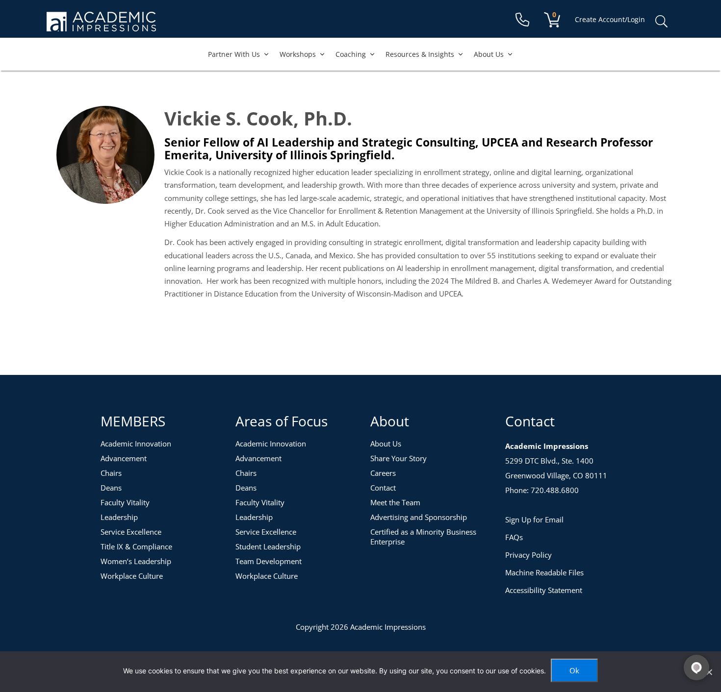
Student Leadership (268, 546)
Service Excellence (131, 532)
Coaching (350, 54)
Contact (383, 488)
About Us (489, 54)
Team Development (268, 561)
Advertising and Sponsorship (418, 517)
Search (661, 21)
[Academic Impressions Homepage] (101, 26)
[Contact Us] (522, 20)
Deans (111, 488)
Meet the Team (395, 502)
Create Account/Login (610, 19)
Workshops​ (298, 54)
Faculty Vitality (125, 502)
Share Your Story (398, 458)
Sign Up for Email (534, 519)
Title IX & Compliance (136, 546)
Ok (574, 670)
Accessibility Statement (543, 590)
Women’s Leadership (136, 561)
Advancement (124, 458)
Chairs (111, 473)
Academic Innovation (136, 443)
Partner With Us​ (234, 54)
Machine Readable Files (544, 572)
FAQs (514, 537)
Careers (383, 473)
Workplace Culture (132, 576)
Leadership (119, 517)
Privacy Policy (528, 555)
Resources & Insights (420, 54)
